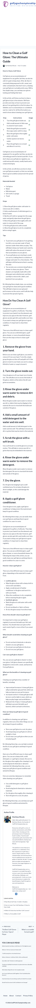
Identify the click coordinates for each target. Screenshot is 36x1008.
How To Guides (22, 65)
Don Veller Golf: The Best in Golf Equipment (12, 960)
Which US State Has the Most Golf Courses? (17, 910)
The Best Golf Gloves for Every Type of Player (9, 930)
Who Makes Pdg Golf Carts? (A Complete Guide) (13, 969)
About (11, 996)
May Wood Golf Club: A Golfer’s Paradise (16, 902)
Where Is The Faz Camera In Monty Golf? (11, 949)
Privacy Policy (28, 996)
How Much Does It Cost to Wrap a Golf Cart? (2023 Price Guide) (16, 978)
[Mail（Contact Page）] (16, 893)
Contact (18, 996)
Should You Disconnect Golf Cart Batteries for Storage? (14, 982)
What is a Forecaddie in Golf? (13, 914)
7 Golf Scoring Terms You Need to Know (11, 953)
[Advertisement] (18, 27)
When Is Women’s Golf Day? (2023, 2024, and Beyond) (15, 957)
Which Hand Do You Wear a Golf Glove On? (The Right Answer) (16, 946)
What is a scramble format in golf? (28, 929)
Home (5, 996)
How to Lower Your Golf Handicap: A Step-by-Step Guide (17, 906)
